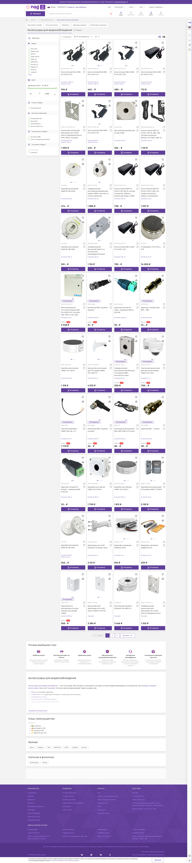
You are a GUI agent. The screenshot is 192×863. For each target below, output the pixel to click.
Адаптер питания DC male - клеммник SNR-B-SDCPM (124, 310)
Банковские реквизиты (36, 806)
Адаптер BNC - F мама (150, 429)
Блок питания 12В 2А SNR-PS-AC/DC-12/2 (124, 73)
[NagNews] (100, 855)
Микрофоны (65, 25)
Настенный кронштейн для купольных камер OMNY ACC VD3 (150, 370)
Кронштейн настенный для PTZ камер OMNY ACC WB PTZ (97, 370)
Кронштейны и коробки (35, 25)
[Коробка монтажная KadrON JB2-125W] (73, 227)
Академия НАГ (103, 803)
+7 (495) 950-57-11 (62, 7)
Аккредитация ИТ (34, 820)
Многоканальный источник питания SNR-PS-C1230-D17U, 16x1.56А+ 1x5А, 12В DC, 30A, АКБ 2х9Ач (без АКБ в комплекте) (70, 311)
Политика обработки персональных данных (148, 855)
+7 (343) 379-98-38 (33, 833)
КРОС (100, 806)
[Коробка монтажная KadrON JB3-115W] (73, 526)
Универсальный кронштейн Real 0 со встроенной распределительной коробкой (96, 250)
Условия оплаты (68, 796)
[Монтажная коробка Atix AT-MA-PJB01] (126, 111)
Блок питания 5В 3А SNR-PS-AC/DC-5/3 (71, 73)
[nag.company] (82, 855)
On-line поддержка (69, 793)
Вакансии (31, 800)
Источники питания (52, 25)
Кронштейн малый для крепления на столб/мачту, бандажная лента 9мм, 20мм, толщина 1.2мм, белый (71, 134)
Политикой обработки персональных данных (65, 861)
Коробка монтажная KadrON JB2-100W (69, 190)
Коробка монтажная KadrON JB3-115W (69, 546)
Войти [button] (151, 15)
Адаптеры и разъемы (79, 25)
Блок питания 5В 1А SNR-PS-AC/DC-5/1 (97, 73)
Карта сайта (67, 810)
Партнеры (31, 810)
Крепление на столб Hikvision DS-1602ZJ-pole (97, 546)
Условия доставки (69, 800)
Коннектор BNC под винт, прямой (98, 309)
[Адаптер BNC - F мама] (153, 407)
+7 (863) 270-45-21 (68, 833)
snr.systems (102, 810)
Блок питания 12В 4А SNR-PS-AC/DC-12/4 (124, 248)
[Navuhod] (91, 855)
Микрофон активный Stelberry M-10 (149, 546)
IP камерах (50, 688)
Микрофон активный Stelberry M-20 (122, 546)
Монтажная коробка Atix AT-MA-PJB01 (124, 131)
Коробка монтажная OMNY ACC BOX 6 (96, 488)
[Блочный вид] (160, 37)
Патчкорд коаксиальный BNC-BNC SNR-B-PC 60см (124, 430)
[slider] (28, 88)
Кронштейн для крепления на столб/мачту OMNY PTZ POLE (97, 608)
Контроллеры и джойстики (98, 25)
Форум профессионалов (107, 800)
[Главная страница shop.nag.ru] (35, 7)
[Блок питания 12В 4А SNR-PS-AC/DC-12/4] (126, 227)
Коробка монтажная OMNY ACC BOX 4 (69, 369)
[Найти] (111, 13)
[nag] (110, 855)
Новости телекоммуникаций (108, 796)
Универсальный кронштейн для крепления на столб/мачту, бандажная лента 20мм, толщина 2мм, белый (151, 609)
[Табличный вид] (164, 37)
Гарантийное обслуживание (73, 803)
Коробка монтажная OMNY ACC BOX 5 (123, 488)
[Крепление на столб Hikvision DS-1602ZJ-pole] (100, 526)
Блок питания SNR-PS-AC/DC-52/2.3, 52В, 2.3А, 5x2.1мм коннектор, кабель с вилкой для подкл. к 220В (150, 192)
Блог (109, 7)
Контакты (31, 803)
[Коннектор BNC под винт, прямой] (100, 286)
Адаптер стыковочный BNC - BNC (150, 309)
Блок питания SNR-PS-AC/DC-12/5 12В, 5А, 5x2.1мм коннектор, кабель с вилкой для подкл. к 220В (124, 192)
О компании (32, 793)
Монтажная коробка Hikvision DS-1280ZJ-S (123, 607)
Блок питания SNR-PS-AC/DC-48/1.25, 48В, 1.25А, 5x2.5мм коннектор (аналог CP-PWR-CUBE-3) (151, 134)
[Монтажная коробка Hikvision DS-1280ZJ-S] (126, 584)
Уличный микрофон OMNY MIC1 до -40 (69, 430)
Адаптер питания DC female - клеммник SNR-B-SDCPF (71, 489)
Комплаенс (66, 806)
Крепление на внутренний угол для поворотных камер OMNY (69, 609)
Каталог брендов (34, 813)
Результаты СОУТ (34, 817)
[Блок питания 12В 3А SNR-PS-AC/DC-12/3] (153, 52)
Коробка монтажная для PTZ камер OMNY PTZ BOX (151, 488)
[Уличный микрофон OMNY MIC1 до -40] (73, 407)
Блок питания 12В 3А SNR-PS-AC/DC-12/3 (151, 73)
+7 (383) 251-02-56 (103, 833)
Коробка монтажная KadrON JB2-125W (69, 248)
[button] (96, 2)
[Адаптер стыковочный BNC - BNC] (153, 286)
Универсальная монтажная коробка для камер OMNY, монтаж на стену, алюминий (98, 192)
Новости (31, 796)
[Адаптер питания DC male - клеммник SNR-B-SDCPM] (126, 286)
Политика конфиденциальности (152, 852)
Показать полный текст (38, 711)
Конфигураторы (103, 813)
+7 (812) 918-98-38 (138, 833)
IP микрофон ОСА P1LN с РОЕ (151, 248)
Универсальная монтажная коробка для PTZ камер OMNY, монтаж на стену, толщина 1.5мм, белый (124, 372)
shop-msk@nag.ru (81, 7)
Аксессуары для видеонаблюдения (43, 686)
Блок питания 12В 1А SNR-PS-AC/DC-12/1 (98, 131)
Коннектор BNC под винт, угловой (98, 430)
